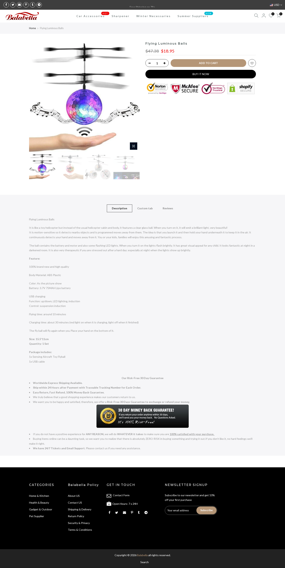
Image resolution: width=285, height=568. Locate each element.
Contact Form (121, 495)
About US (74, 495)
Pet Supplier (36, 516)
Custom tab (145, 208)
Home (32, 28)
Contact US (75, 502)
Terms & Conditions (80, 529)
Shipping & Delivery (79, 509)
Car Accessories (92, 15)
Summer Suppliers (195, 15)
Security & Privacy (79, 523)
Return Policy (76, 516)
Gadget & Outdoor (40, 509)
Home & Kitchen (39, 495)
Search (144, 562)
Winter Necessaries (153, 16)
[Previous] (36, 97)
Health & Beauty (39, 502)
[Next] (133, 97)
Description (119, 208)
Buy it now (201, 74)
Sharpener (121, 16)
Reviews (168, 208)
